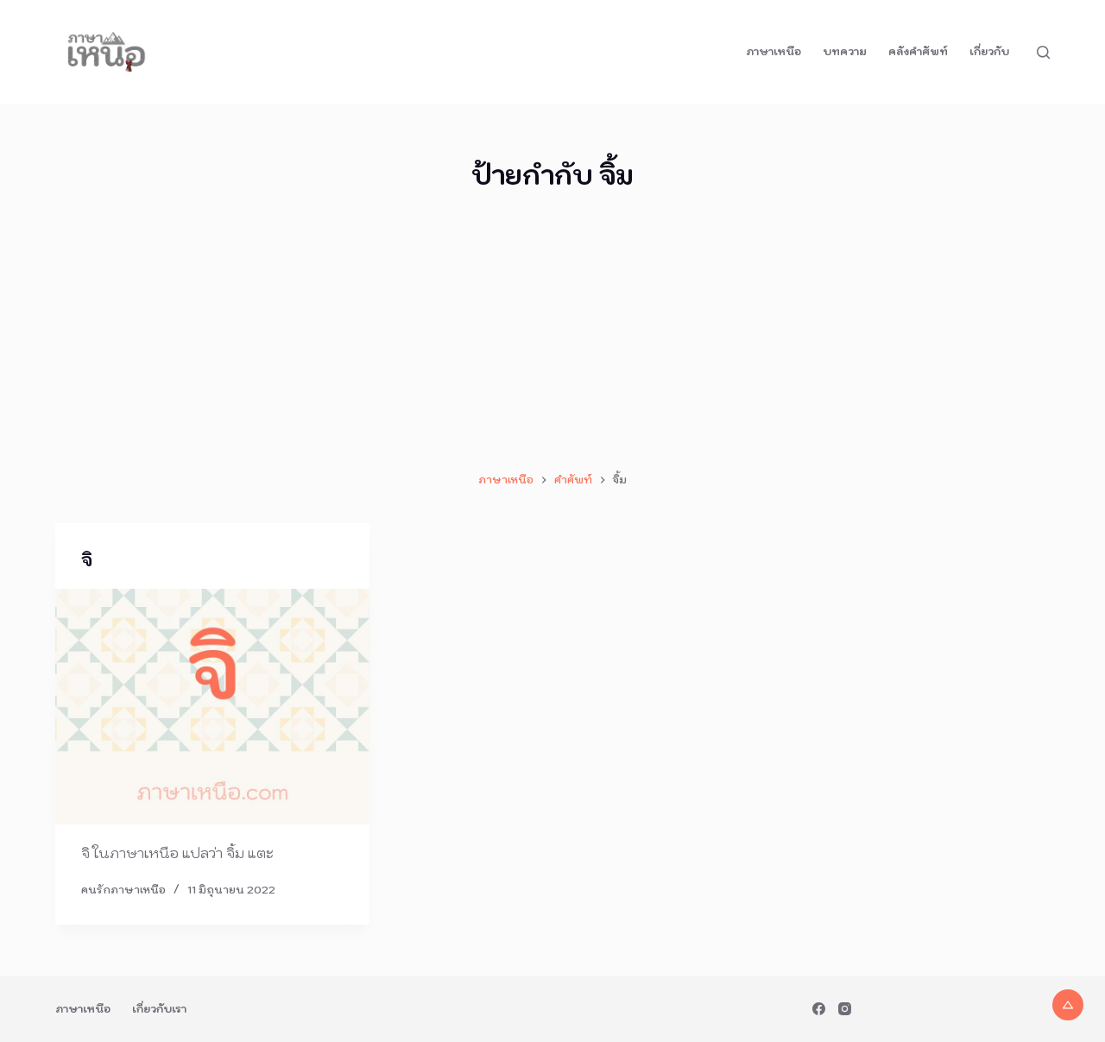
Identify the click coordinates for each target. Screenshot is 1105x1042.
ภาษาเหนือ (773, 51)
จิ (86, 560)
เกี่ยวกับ (989, 51)
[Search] (1043, 52)
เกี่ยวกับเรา (159, 1008)
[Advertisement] (552, 332)
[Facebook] (818, 1008)
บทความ (845, 51)
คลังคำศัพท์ (918, 51)
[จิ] (212, 706)
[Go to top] (1067, 1004)
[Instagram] (844, 1008)
